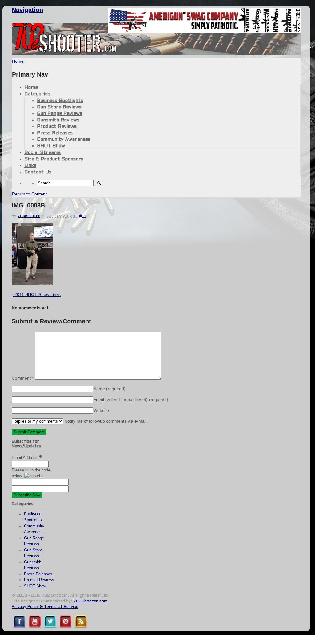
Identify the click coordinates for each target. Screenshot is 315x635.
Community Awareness (63, 139)
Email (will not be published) (130, 399)
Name (109, 388)
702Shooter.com (90, 601)
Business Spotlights (60, 101)
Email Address (25, 457)
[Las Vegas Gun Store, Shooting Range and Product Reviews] (64, 51)
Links (30, 166)
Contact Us (37, 172)
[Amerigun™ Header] (205, 31)
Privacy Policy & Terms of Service (45, 607)
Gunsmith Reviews (58, 120)
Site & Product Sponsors (53, 159)
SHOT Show (51, 146)
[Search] (99, 183)
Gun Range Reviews (59, 114)
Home (31, 87)
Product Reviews (57, 126)
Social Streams (42, 153)
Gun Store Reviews (59, 107)
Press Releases (55, 133)
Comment (23, 378)
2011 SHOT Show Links (37, 294)
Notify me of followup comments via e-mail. (105, 421)
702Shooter (29, 216)
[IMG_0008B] (32, 283)
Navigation (27, 9)
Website (101, 410)
